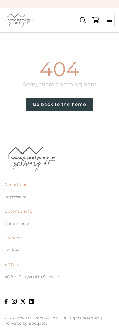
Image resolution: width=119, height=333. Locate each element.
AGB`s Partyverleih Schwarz (31, 276)
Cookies (12, 250)
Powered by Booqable (25, 323)
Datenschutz (16, 223)
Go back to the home (59, 104)
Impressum (15, 196)
